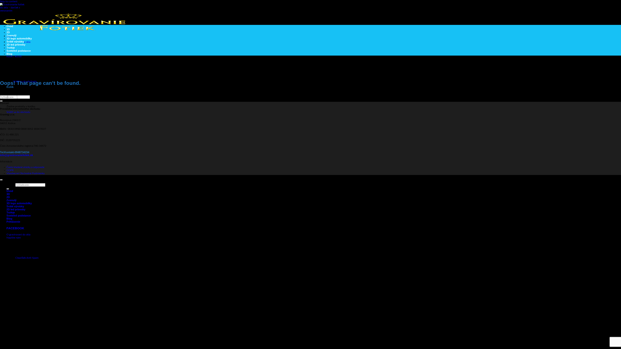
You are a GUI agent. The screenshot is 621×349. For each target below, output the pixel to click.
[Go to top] (1, 179)
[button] (14, 56)
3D (8, 29)
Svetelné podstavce (18, 50)
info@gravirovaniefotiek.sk (16, 155)
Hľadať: (10, 185)
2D (8, 32)
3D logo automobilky (19, 38)
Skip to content (8, 1)
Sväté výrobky (15, 41)
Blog (9, 54)
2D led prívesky (15, 44)
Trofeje (10, 47)
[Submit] (1, 100)
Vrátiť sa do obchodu (18, 112)
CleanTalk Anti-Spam (26, 258)
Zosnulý (11, 35)
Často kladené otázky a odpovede (25, 167)
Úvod (9, 26)
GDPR (10, 170)
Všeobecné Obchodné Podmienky (25, 173)
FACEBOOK (15, 228)
